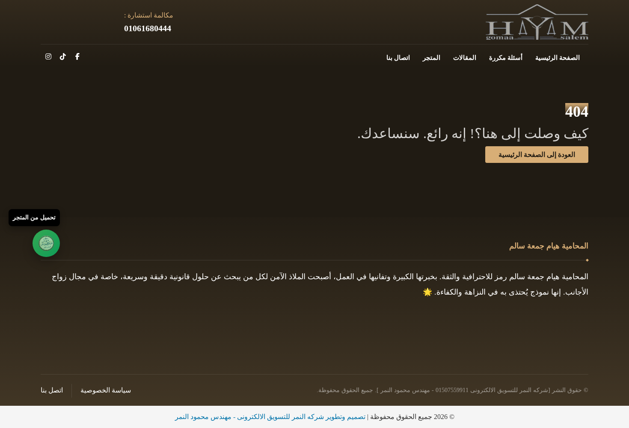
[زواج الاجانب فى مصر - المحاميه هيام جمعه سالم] (537, 22)
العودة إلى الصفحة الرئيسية (536, 154)
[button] (77, 56)
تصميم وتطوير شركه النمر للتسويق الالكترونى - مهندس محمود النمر (270, 416)
